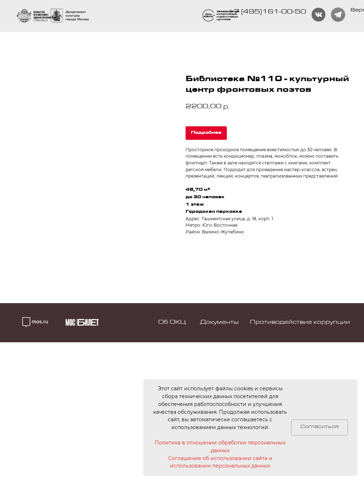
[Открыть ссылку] (221, 16)
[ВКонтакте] (318, 14)
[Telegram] (338, 14)
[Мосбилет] (82, 322)
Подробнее (206, 133)
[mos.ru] (70, 16)
